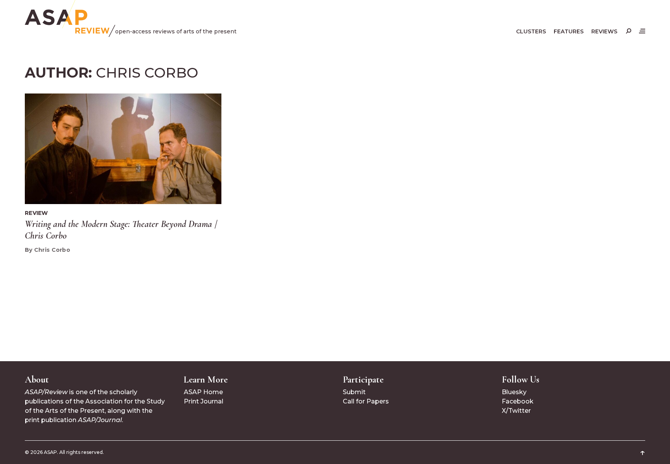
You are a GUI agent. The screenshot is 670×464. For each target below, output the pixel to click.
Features (569, 31)
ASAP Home (203, 392)
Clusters (531, 31)
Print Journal (203, 401)
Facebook (518, 401)
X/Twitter (516, 410)
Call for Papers (366, 401)
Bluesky (514, 392)
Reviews (604, 31)
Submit (354, 392)
